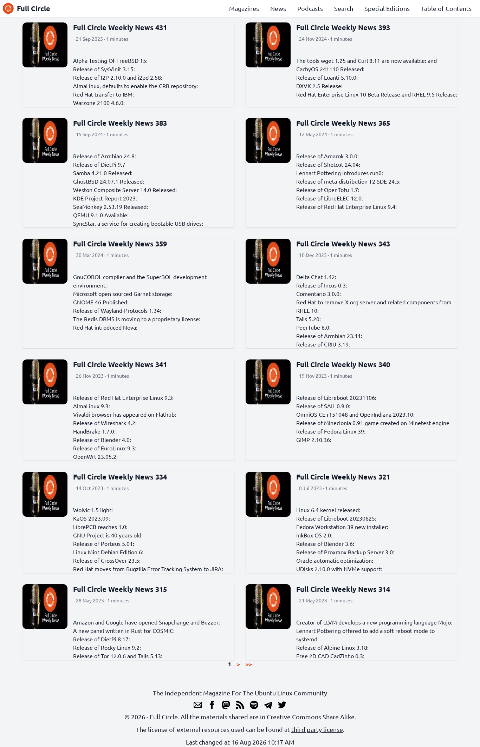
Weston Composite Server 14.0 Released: (125, 189)
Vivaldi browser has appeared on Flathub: (124, 414)
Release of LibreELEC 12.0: (329, 197)
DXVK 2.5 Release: (319, 85)
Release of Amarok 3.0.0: (327, 155)
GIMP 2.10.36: (313, 439)
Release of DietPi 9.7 (99, 164)
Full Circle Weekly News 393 (343, 27)
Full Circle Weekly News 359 (120, 243)
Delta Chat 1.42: (316, 276)
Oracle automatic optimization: (334, 560)
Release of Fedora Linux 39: (330, 431)
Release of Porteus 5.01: (103, 543)
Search (343, 8)
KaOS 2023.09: (91, 518)
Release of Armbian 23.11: (329, 335)
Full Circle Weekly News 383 (120, 122)
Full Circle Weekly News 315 (120, 589)
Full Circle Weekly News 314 (343, 589)
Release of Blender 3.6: (325, 543)
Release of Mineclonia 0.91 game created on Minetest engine (372, 422)
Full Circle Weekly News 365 (343, 122)
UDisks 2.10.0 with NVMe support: (339, 568)
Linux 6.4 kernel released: (328, 509)
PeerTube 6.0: (313, 327)
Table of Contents (446, 8)
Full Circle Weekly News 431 (120, 27)
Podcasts (310, 8)
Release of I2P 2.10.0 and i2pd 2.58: (117, 77)
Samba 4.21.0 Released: (102, 172)
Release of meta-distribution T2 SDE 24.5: (348, 181)
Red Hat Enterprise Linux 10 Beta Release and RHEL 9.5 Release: (376, 94)
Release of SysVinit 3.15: (104, 68)
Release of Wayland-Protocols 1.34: (117, 310)
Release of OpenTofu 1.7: (327, 189)
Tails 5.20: (308, 318)
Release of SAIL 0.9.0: (323, 405)
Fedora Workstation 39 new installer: (342, 526)
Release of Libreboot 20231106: (336, 397)
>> (249, 664)
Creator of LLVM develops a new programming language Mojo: (374, 622)
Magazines (244, 8)
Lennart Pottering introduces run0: (339, 172)
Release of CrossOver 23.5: (107, 560)
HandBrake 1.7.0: (94, 431)
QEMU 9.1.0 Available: (101, 214)
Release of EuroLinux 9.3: (104, 447)
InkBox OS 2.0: (314, 534)
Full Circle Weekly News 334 (120, 476)
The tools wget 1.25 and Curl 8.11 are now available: (361, 60)
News (278, 8)
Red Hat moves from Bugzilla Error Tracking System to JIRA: (148, 568)
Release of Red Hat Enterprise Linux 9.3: (123, 397)
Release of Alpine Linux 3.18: (332, 647)
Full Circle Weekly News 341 (120, 364)
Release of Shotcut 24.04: (328, 164)
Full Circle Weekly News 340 (343, 364)
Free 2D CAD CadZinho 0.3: (330, 655)
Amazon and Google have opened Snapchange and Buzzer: (146, 622)
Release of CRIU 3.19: (323, 344)
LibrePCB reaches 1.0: (100, 526)
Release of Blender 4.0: (102, 439)
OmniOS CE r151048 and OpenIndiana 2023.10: (355, 414)
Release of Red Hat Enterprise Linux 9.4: (346, 206)
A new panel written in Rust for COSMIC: (124, 630)
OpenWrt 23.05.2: (95, 456)
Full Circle (33, 8)
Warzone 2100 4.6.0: (99, 102)
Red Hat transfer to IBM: (103, 94)
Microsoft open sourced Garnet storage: (123, 293)
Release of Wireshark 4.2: (105, 422)
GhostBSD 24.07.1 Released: (108, 181)
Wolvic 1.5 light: (93, 509)
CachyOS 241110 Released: (330, 68)
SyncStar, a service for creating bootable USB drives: (138, 223)
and (432, 60)
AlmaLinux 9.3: (91, 405)
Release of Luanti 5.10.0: (327, 77)
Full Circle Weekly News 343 (343, 243)
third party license (317, 729)
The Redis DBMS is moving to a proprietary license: (136, 318)
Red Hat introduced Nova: (105, 327)
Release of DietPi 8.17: (101, 638)
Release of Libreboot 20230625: (336, 518)
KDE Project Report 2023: (105, 197)
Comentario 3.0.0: (318, 293)
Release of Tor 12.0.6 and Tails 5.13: (117, 655)
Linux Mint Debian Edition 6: (108, 551)
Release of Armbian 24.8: (104, 155)
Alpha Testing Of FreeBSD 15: (110, 60)
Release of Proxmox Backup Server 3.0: (345, 551)
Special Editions (387, 8)
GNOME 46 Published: (101, 301)
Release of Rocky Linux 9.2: (107, 647)
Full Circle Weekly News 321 (343, 476)
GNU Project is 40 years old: (108, 534)
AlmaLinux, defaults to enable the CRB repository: (135, 85)
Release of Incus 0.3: (321, 285)
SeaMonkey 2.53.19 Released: (110, 206)
